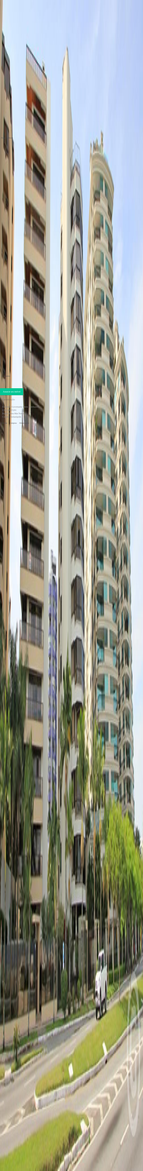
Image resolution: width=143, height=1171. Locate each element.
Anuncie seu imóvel (11, 391)
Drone (10, 138)
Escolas (4, 423)
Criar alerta (5, 376)
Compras (13, 423)
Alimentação (24, 423)
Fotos (3, 138)
